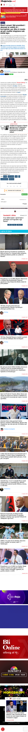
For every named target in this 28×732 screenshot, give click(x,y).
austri (16, 176)
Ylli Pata (6, 312)
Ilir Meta (15, 85)
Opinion (2, 22)
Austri (18, 92)
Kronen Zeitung (21, 82)
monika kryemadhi (4, 179)
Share (3, 74)
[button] (2, 729)
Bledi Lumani (7, 71)
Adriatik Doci (7, 488)
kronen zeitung (11, 176)
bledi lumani (11, 179)
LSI (19, 176)
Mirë (9, 224)
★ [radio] (7, 186)
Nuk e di (19, 224)
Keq (14, 224)
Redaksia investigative (9, 429)
